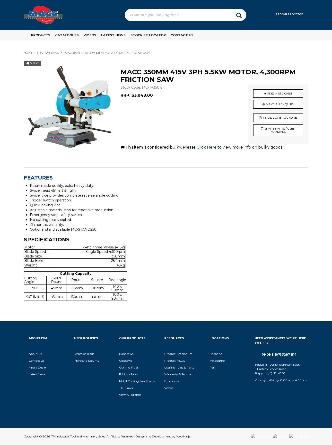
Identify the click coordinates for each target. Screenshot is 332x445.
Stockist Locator (289, 14)
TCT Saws (126, 388)
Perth (214, 367)
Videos (90, 35)
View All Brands (130, 395)
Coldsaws (125, 360)
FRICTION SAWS (48, 52)
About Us (35, 354)
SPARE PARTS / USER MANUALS (279, 130)
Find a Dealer (38, 367)
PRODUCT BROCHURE (280, 117)
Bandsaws (126, 354)
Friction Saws (128, 374)
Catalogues (67, 35)
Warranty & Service (177, 374)
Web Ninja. (183, 436)
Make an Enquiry (280, 104)
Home (28, 52)
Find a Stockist (279, 93)
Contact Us (182, 35)
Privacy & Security (87, 360)
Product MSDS (174, 360)
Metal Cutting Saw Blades (137, 381)
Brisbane (216, 354)
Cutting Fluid (128, 367)
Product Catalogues (178, 354)
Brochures (171, 381)
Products (40, 35)
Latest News (113, 35)
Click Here (207, 147)
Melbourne (217, 360)
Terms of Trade (84, 354)
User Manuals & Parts (179, 367)
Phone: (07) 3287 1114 (279, 354)
